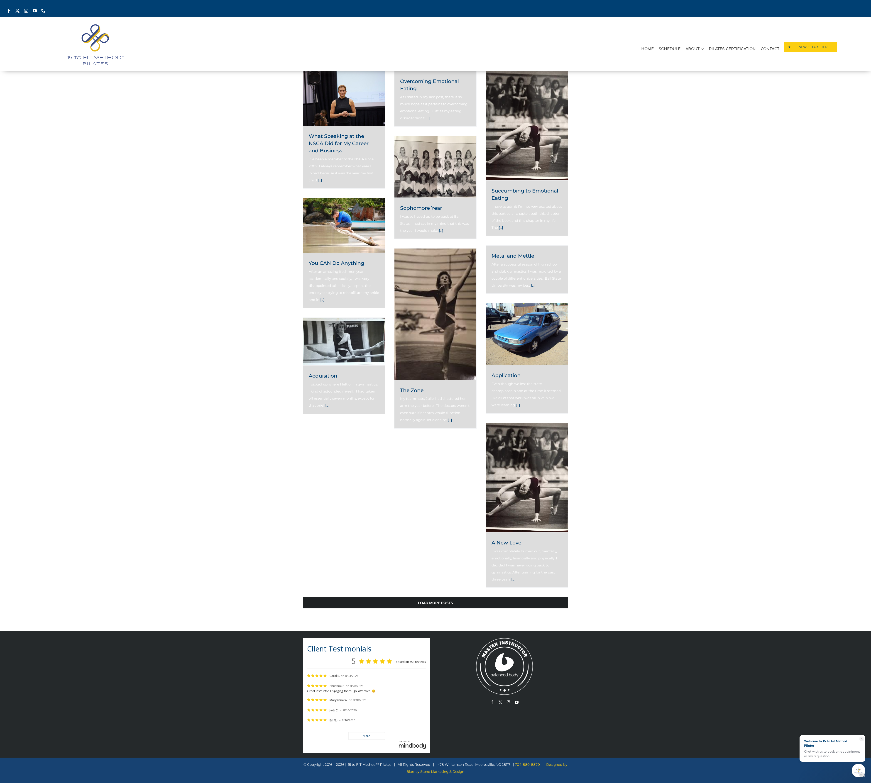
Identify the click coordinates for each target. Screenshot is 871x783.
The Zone (411, 390)
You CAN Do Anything (336, 263)
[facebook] (9, 11)
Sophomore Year (421, 208)
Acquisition (323, 376)
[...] (320, 180)
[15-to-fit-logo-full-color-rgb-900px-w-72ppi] (95, 26)
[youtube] (35, 11)
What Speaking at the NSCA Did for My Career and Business (339, 143)
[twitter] (17, 11)
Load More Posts (435, 603)
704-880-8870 (528, 764)
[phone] (43, 11)
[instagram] (26, 11)
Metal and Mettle (513, 256)
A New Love (506, 543)
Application (506, 375)
